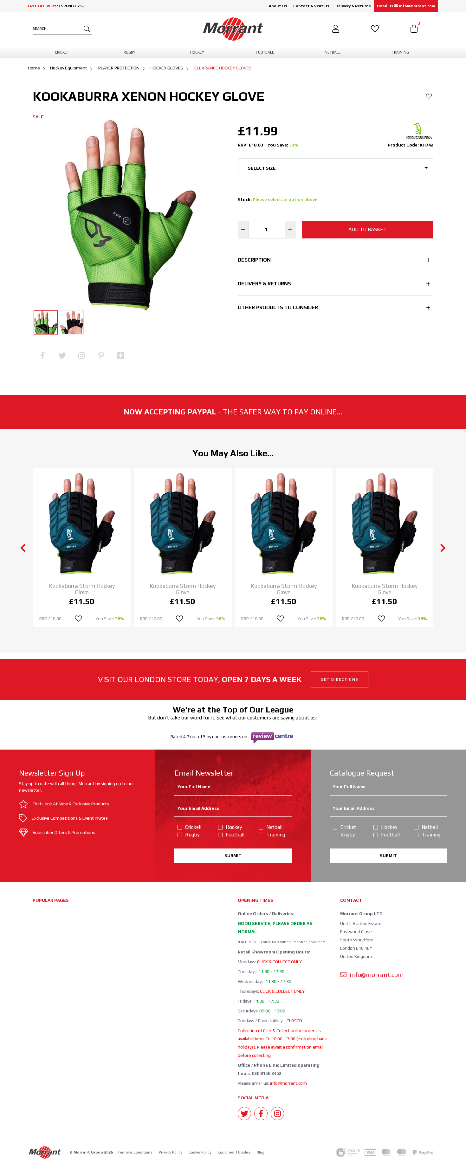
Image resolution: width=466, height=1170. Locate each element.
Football (235, 835)
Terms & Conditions (135, 1152)
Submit (233, 855)
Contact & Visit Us (311, 6)
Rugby (192, 835)
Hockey (234, 827)
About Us (278, 6)
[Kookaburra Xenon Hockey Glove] (46, 322)
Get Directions (340, 679)
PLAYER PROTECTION (118, 67)
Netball (274, 827)
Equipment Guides (234, 1152)
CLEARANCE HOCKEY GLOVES (223, 67)
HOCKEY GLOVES (167, 67)
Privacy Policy (170, 1152)
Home (34, 67)
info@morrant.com (288, 1083)
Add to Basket (367, 229)
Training (275, 835)
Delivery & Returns (353, 6)
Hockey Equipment (68, 67)
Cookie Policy (200, 1152)
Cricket (193, 827)
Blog (260, 1152)
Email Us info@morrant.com (406, 6)
